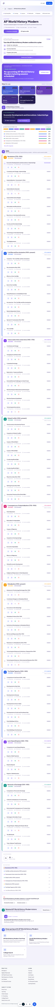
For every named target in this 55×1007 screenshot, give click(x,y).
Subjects (10, 8)
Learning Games (31, 983)
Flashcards (31, 13)
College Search (5, 998)
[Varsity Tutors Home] (3, 3)
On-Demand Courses (6, 981)
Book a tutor (45, 72)
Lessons (23, 13)
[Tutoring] (26, 1004)
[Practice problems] (18, 167)
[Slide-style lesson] (11, 167)
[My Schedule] (29, 1004)
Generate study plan (12, 31)
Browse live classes (8, 902)
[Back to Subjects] (3, 8)
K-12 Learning (5, 996)
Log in (43, 3)
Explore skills (25, 31)
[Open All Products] (34, 1004)
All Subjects (4, 970)
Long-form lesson (23, 120)
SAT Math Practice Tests (7, 975)
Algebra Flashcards (6, 972)
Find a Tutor (4, 989)
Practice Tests (47, 13)
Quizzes (38, 13)
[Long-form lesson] (8, 167)
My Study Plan (8, 13)
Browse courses (21, 902)
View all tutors (46, 910)
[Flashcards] (15, 167)
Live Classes (4, 979)
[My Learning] (23, 1004)
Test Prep (4, 991)
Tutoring (16, 13)
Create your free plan (26, 57)
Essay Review (31, 979)
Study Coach (31, 977)
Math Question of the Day (7, 977)
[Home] (5, 8)
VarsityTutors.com (6, 1000)
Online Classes (5, 993)
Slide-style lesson (10, 120)
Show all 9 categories (8, 145)
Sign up (50, 3)
